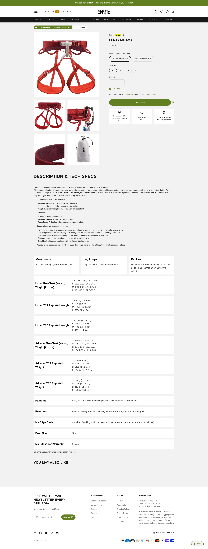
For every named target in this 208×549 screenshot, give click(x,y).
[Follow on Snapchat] (57, 532)
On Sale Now (48, 11)
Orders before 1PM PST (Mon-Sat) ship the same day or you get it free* (104, 3)
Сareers (94, 517)
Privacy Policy (122, 517)
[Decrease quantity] (112, 82)
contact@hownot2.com (148, 501)
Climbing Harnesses (62, 27)
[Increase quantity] (121, 82)
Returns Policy (122, 513)
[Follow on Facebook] (35, 532)
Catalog (94, 509)
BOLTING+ (67, 11)
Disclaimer (121, 501)
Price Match (121, 521)
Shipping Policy (123, 509)
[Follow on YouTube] (46, 532)
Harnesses (45, 27)
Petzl (111, 35)
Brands (140, 20)
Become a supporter (98, 501)
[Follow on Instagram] (40, 532)
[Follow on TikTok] (51, 532)
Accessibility (121, 505)
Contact (94, 513)
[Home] (36, 27)
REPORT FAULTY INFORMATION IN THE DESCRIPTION (53, 452)
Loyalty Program (97, 505)
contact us (160, 520)
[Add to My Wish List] (172, 102)
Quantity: (112, 77)
